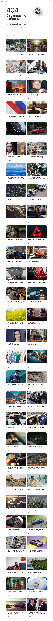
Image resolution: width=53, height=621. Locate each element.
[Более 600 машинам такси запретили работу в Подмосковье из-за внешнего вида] (37, 359)
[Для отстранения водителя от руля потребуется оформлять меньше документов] (16, 380)
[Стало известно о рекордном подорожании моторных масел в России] (16, 463)
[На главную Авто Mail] (7, 1)
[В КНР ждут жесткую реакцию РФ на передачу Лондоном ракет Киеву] (16, 276)
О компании (7, 620)
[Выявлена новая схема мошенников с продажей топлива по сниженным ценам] (37, 173)
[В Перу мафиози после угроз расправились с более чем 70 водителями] (37, 152)
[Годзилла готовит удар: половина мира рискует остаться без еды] (16, 173)
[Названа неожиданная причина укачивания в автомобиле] (16, 235)
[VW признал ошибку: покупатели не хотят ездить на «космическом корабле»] (37, 400)
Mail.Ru (2, 620)
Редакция (24, 620)
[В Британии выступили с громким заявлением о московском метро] (37, 48)
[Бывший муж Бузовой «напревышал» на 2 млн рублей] (37, 90)
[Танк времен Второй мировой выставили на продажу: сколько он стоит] (37, 380)
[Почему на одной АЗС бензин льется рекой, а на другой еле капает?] (16, 587)
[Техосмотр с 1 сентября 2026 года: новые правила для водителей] (37, 69)
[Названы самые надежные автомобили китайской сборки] (37, 131)
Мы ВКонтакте (18, 620)
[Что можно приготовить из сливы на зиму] (16, 193)
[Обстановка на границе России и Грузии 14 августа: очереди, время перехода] (16, 400)
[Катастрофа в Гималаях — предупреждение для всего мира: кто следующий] (16, 48)
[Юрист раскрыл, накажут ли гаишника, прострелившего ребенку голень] (37, 110)
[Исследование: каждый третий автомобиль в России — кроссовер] (16, 608)
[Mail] (4, 1)
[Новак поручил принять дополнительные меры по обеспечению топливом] (37, 566)
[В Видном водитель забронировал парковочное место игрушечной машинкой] (37, 193)
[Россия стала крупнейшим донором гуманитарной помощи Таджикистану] (16, 110)
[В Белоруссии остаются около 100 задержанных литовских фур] (16, 90)
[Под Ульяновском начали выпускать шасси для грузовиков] (37, 297)
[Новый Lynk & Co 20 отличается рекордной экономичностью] (37, 545)
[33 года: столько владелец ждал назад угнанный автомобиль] (16, 255)
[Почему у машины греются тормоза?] (16, 525)
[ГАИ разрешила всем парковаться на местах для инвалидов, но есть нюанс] (16, 504)
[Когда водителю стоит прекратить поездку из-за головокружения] (16, 442)
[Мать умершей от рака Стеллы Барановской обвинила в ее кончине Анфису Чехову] (16, 338)
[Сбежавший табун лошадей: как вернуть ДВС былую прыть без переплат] (16, 297)
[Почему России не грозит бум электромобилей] (16, 421)
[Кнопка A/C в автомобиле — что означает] (16, 131)
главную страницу (20, 27)
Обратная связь (45, 620)
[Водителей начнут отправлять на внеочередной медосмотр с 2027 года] (16, 69)
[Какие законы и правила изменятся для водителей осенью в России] (37, 338)
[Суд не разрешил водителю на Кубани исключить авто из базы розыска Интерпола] (37, 318)
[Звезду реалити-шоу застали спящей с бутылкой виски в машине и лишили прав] (37, 214)
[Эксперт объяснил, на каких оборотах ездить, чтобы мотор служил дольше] (37, 442)
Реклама (12, 620)
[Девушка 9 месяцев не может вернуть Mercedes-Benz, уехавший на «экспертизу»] (37, 525)
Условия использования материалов (34, 620)
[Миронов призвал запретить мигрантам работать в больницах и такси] (37, 421)
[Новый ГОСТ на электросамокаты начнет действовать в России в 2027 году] (16, 545)
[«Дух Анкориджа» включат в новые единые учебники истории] (37, 608)
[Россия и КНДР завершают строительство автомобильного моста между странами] (16, 483)
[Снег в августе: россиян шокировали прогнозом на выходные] (37, 504)
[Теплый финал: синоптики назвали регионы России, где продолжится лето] (37, 463)
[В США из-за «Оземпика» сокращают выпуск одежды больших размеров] (16, 359)
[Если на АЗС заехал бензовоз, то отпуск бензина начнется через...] (37, 255)
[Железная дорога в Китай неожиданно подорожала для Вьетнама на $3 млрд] (16, 214)
